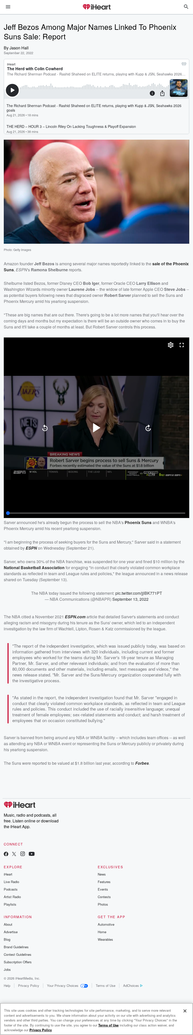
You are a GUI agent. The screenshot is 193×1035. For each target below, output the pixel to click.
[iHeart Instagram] (22, 854)
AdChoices (131, 985)
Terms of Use (105, 985)
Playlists (10, 904)
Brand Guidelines (16, 946)
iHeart (8, 874)
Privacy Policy (28, 985)
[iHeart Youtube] (32, 854)
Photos (103, 904)
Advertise (11, 931)
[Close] (184, 1010)
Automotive (106, 924)
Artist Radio (12, 896)
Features (104, 881)
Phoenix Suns (138, 522)
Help (7, 985)
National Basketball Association (34, 567)
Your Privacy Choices (62, 985)
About (8, 924)
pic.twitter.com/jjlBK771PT (138, 593)
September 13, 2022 (130, 599)
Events (103, 889)
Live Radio (11, 881)
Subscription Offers (18, 962)
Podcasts (11, 889)
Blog (7, 939)
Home (102, 931)
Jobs (7, 969)
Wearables (105, 939)
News (102, 874)
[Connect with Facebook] (6, 854)
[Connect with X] (14, 854)
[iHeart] (96, 7)
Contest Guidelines (17, 954)
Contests (104, 896)
